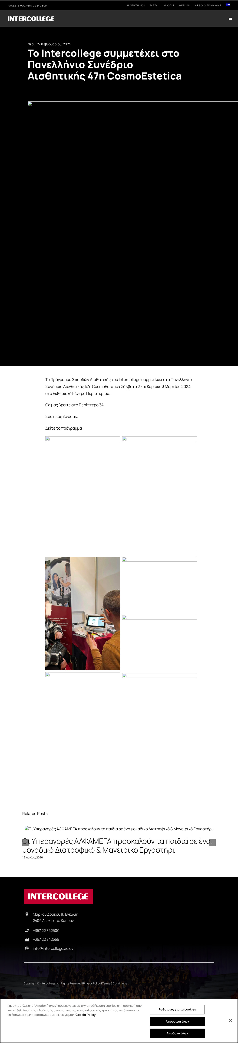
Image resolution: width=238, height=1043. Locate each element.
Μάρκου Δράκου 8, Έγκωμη (55, 914)
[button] (25, 842)
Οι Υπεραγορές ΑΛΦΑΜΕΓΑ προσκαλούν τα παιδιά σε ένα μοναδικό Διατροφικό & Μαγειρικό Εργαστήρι (119, 829)
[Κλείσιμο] (230, 1020)
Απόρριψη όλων (177, 1021)
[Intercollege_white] (31, 17)
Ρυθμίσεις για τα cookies (177, 1009)
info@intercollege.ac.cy (53, 948)
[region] (119, 1021)
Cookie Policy (86, 1015)
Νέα (31, 44)
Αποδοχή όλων (177, 1033)
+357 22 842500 (46, 930)
